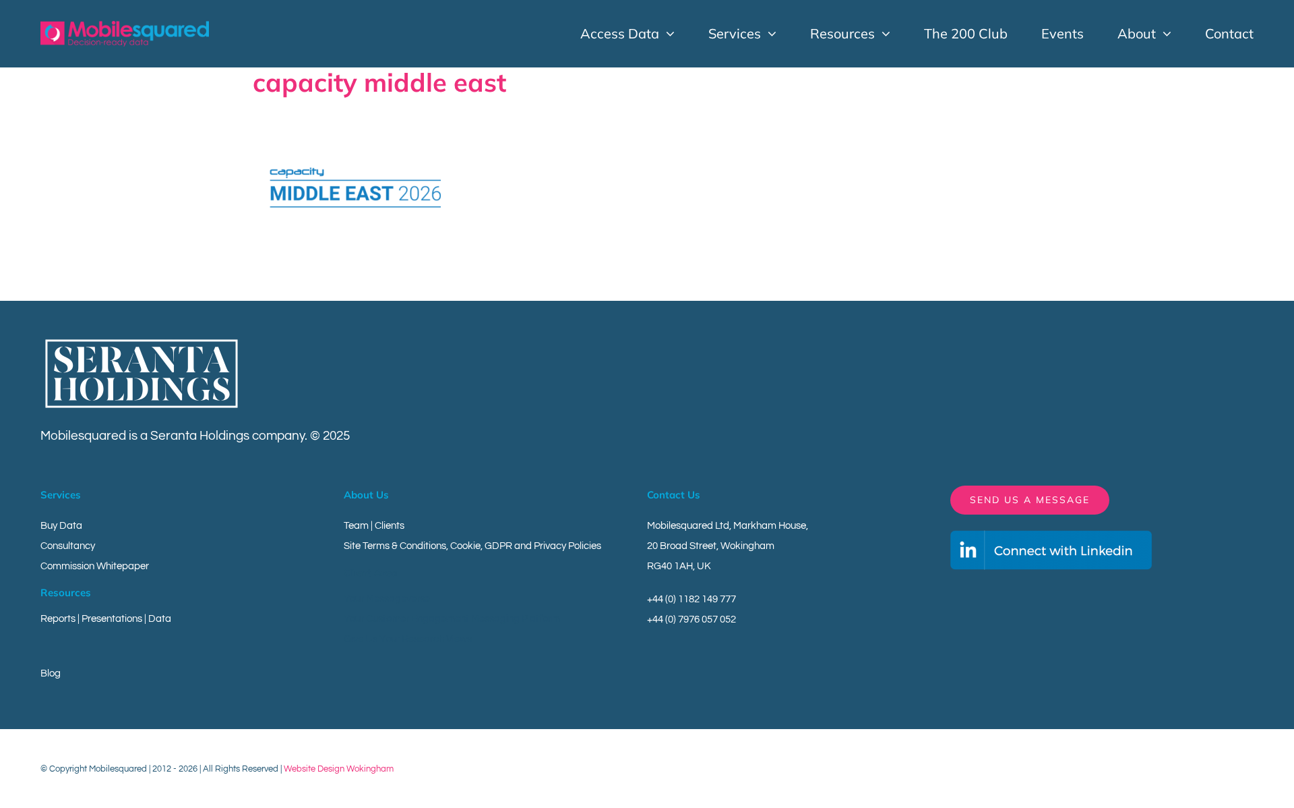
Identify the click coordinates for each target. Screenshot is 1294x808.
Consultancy (67, 546)
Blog (50, 673)
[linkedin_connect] (1051, 535)
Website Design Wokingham (339, 769)
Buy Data (61, 526)
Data (159, 619)
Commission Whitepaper (94, 566)
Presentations (112, 619)
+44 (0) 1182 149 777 (691, 599)
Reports (57, 619)
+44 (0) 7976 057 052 (691, 619)
